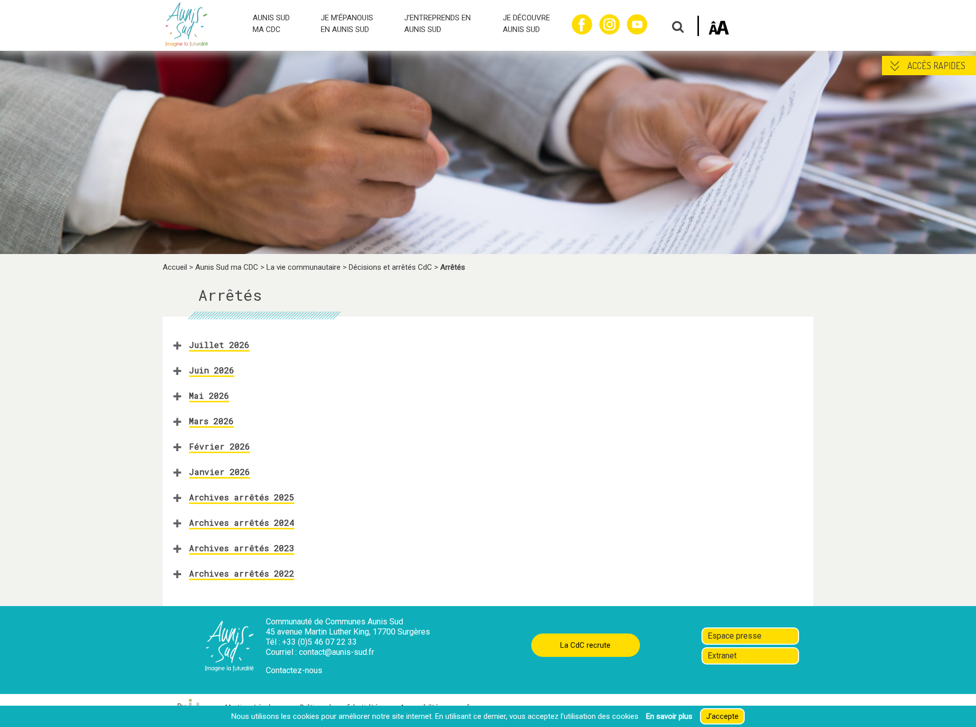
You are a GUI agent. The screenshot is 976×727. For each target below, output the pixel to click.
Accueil (175, 267)
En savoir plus (669, 716)
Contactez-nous (294, 670)
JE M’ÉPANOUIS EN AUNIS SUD (347, 23)
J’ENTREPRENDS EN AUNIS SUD (437, 23)
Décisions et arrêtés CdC (390, 267)
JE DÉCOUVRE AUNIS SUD (526, 23)
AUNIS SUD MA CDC (271, 23)
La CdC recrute (585, 645)
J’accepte (722, 716)
